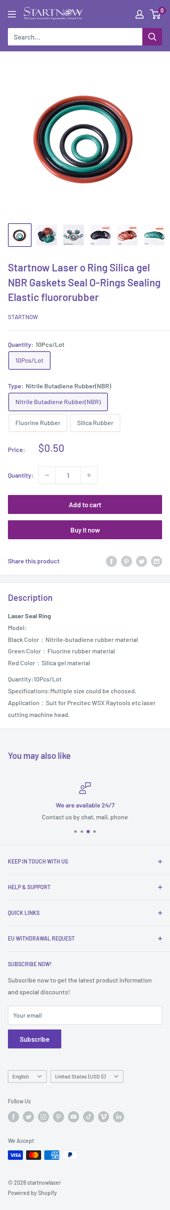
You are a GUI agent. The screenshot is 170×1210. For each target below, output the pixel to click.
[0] (156, 14)
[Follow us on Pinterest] (58, 1116)
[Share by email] (156, 561)
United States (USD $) (80, 1076)
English (20, 1076)
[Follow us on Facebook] (13, 1116)
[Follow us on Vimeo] (103, 1116)
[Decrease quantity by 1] (47, 475)
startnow (23, 316)
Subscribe (34, 1039)
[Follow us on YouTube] (73, 1116)
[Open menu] (12, 14)
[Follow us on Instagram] (43, 1116)
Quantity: (21, 475)
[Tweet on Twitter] (141, 561)
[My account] (140, 14)
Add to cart (85, 504)
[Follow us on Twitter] (28, 1116)
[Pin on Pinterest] (126, 561)
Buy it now (85, 530)
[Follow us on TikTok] (88, 1116)
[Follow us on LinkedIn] (118, 1116)
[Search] (152, 36)
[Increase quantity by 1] (89, 475)
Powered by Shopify (32, 1192)
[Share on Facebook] (111, 561)
